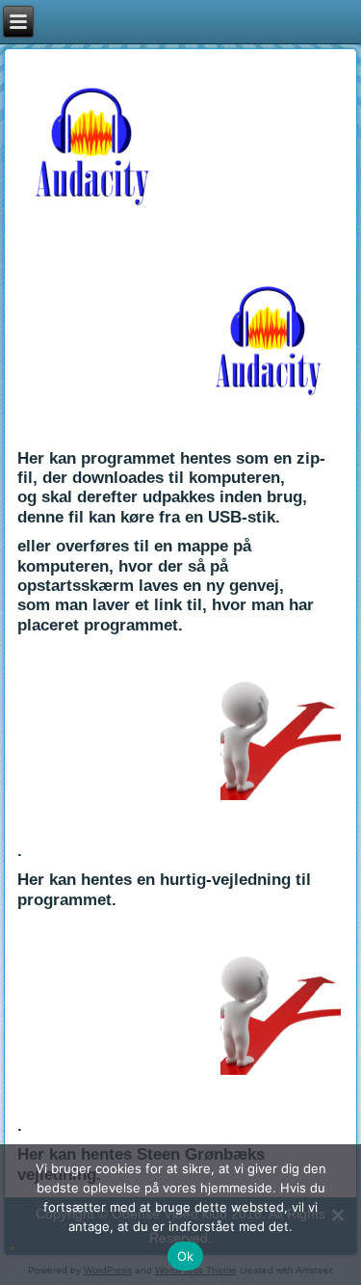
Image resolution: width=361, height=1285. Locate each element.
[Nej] (337, 1214)
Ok (185, 1256)
